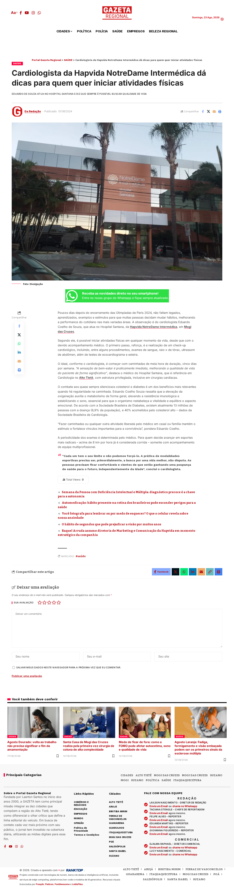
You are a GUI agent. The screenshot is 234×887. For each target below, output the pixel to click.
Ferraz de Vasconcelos (204, 869)
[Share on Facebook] (202, 111)
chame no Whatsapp (184, 806)
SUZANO (137, 780)
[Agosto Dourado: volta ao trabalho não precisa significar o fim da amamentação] (33, 722)
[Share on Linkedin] (19, 352)
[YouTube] (27, 13)
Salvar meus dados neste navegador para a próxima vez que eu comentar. (68, 667)
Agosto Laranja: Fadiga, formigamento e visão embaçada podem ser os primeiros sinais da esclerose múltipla (198, 747)
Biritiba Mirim (169, 869)
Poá (216, 874)
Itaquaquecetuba (163, 874)
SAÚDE (17, 63)
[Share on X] (208, 111)
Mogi (125, 780)
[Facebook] (21, 13)
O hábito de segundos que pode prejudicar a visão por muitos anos (111, 524)
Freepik (40, 884)
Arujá (148, 869)
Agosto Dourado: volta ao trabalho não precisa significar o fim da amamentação (31, 746)
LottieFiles (77, 884)
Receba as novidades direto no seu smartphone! (120, 293)
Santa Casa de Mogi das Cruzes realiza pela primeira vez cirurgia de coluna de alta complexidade (88, 746)
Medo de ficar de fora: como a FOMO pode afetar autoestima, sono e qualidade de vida (145, 746)
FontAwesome (62, 884)
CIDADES (127, 775)
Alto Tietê (86, 377)
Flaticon (49, 884)
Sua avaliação (24, 603)
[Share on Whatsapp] (19, 343)
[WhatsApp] (39, 13)
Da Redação (32, 111)
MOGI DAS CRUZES (167, 775)
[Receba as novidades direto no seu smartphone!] (71, 295)
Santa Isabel (177, 879)
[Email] (214, 111)
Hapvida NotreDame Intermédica (153, 327)
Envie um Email (159, 806)
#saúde (81, 556)
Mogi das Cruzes (195, 775)
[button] (14, 12)
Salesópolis (152, 879)
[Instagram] (33, 13)
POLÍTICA (152, 780)
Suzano (216, 775)
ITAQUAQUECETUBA (187, 780)
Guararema (135, 874)
